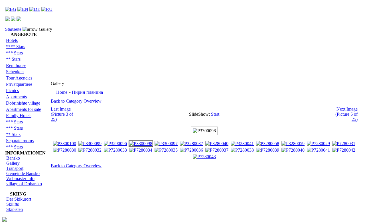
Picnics (12, 90)
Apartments (16, 96)
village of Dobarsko (24, 183)
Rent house (16, 65)
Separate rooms (20, 140)
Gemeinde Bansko (23, 173)
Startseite (13, 29)
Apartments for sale (23, 109)
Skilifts (12, 204)
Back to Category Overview (76, 101)
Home (61, 92)
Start (215, 114)
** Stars (13, 59)
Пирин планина (87, 92)
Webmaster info (20, 178)
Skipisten (14, 209)
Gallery (13, 163)
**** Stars (15, 46)
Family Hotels (18, 115)
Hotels (12, 40)
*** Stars (14, 52)
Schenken (15, 71)
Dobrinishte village (23, 103)
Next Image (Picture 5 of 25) (346, 114)
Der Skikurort (18, 199)
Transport (14, 168)
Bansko (13, 158)
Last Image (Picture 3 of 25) (62, 114)
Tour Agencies (19, 78)
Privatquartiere (19, 84)
